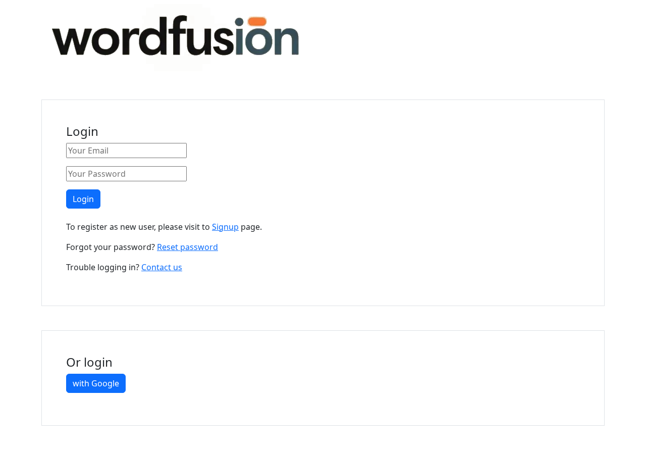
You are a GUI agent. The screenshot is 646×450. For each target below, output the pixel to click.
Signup (225, 226)
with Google (96, 383)
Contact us (161, 267)
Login (83, 199)
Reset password (187, 247)
